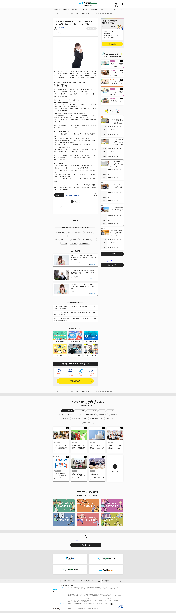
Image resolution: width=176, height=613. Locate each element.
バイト (60, 33)
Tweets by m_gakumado (106, 260)
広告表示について (74, 581)
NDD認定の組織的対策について (106, 581)
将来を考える (75, 9)
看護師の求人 (89, 600)
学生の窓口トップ (56, 13)
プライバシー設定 (93, 581)
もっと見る (112, 253)
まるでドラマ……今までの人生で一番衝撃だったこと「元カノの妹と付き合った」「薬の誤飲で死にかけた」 (83, 286)
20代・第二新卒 (85, 598)
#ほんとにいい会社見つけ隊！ (88, 414)
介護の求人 (70, 601)
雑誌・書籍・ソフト (80, 594)
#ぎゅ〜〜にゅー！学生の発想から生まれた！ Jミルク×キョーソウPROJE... (78, 447)
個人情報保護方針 (95, 608)
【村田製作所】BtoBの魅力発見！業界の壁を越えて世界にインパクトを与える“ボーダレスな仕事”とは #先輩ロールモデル (116, 233)
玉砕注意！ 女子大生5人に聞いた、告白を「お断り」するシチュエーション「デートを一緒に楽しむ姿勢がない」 (75, 319)
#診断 (84, 418)
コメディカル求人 (96, 600)
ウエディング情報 (88, 594)
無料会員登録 (75, 381)
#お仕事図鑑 (110, 410)
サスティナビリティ (80, 608)
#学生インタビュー (75, 418)
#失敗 (78, 262)
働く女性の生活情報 (71, 594)
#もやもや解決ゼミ (103, 414)
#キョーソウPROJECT (67, 410)
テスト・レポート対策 (84, 239)
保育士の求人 (110, 600)
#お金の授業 (110, 418)
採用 (85, 608)
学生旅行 (69, 232)
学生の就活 (70, 587)
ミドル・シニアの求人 (76, 588)
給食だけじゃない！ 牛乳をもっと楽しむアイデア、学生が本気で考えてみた (114, 447)
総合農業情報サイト (101, 594)
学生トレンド (61, 232)
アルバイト (118, 587)
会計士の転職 (111, 598)
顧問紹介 (78, 600)
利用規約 (60, 581)
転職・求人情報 (97, 587)
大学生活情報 (113, 592)
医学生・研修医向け (90, 587)
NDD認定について (99, 581)
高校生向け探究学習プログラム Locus (82, 590)
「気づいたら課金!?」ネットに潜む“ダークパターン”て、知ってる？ (116, 83)
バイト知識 (71, 13)
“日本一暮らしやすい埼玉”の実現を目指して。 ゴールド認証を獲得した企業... (116, 65)
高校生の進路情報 (71, 590)
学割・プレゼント (104, 9)
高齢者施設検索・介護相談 (87, 596)
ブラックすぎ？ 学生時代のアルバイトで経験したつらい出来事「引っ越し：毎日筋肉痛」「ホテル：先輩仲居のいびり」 (83, 257)
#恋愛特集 (113, 414)
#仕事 (77, 276)
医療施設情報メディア (96, 595)
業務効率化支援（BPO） (78, 603)
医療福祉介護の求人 (112, 588)
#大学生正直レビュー (88, 422)
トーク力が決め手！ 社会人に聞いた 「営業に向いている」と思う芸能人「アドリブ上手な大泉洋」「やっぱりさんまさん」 (83, 272)
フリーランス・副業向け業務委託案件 (100, 588)
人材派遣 (69, 598)
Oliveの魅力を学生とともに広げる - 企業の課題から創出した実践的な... (116, 102)
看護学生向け (83, 587)
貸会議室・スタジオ (91, 603)
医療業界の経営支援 (77, 601)
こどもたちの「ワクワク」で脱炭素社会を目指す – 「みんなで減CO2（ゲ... (116, 93)
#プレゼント (75, 414)
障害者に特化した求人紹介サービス (87, 588)
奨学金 (74, 239)
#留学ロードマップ (92, 410)
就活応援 (85, 9)
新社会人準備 (94, 9)
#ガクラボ (102, 410)
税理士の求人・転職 (71, 600)
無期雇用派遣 (116, 600)
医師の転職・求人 (103, 600)
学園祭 (94, 239)
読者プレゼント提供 (80, 581)
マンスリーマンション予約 (116, 595)
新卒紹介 (90, 598)
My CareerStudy (82, 595)
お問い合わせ (69, 581)
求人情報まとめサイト (72, 592)
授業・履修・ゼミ (78, 232)
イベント (121, 9)
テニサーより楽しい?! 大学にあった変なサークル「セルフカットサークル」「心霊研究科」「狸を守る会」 (74, 307)
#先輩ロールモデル (65, 414)
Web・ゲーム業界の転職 (77, 598)
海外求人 (103, 587)
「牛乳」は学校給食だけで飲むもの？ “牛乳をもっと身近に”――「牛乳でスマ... (97, 447)
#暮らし (73, 291)
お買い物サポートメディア (105, 595)
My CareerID (89, 595)
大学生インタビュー (65, 239)
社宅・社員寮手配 (100, 603)
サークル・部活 (89, 232)
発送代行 (85, 603)
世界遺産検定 (94, 594)
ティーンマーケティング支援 (105, 592)
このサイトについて (55, 581)
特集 (114, 9)
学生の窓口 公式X (112, 265)
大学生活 (65, 9)
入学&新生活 (55, 9)
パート (69, 588)
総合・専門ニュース (80, 592)
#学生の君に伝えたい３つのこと (97, 418)
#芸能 (73, 276)
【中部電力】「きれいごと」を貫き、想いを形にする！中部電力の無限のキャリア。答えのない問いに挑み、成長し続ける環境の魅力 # (116, 142)
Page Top (118, 581)
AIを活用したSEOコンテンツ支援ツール (75, 596)
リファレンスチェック (108, 603)
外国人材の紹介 (84, 601)
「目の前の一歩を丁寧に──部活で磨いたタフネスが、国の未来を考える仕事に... (116, 74)
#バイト (73, 262)
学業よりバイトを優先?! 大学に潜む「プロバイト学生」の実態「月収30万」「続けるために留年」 (94, 13)
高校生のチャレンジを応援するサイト (92, 592)
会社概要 (69, 608)
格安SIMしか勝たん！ (84, 243)
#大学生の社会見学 (80, 410)
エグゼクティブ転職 (104, 598)
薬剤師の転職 (83, 600)
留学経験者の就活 (77, 587)
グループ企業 (89, 608)
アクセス (73, 608)
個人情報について (65, 581)
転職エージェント (97, 598)
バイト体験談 (73, 243)
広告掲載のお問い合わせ (87, 581)
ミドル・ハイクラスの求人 (110, 587)
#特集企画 (65, 418)
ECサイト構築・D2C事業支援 (73, 595)
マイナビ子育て (109, 594)
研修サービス (70, 603)
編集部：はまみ (60, 27)
